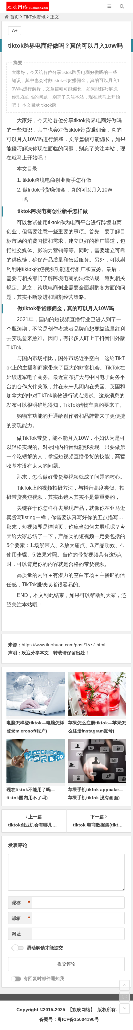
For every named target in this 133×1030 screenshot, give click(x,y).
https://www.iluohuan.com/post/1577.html (63, 644)
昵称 (21, 902)
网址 (16, 933)
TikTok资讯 (35, 16)
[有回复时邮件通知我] (16, 979)
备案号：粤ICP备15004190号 (69, 1019)
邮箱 (21, 918)
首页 (14, 16)
